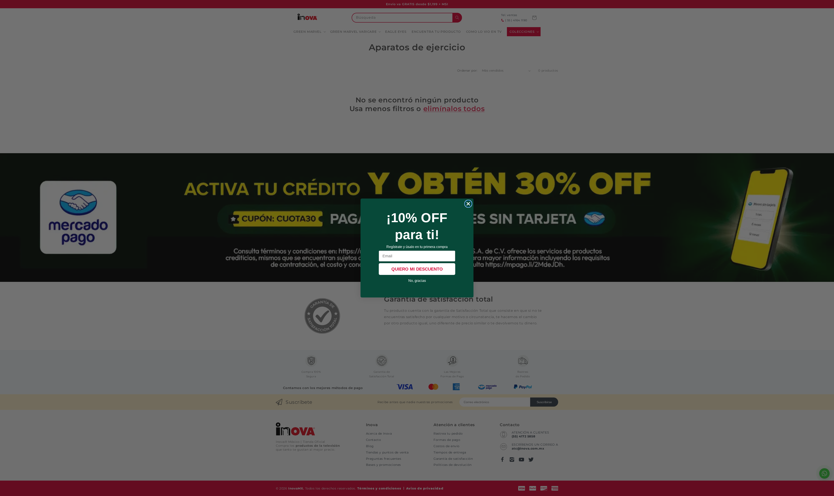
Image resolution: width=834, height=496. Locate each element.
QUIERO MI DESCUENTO (417, 269)
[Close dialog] (468, 203)
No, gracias (417, 280)
